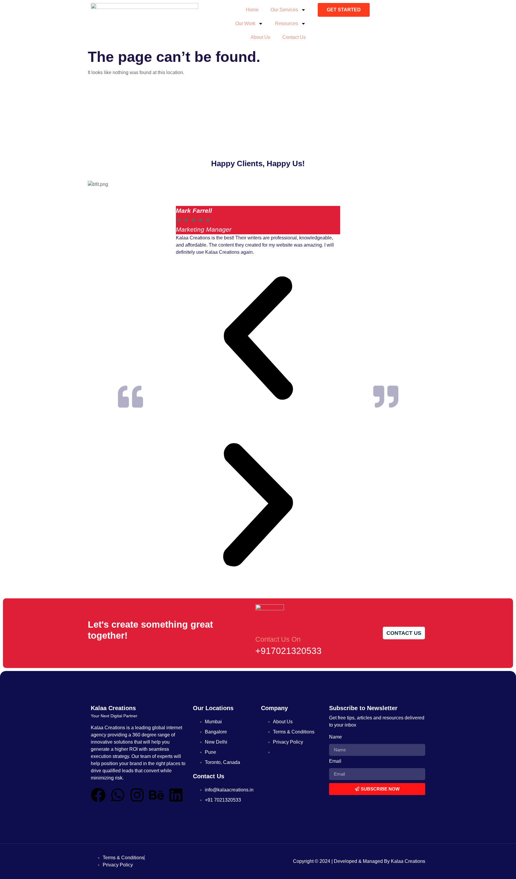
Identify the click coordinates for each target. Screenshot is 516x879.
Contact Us (294, 37)
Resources (286, 23)
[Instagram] (137, 795)
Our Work (245, 23)
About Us (260, 37)
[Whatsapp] (117, 795)
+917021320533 (288, 651)
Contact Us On (278, 639)
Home (252, 9)
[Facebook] (98, 795)
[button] (258, 339)
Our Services (284, 9)
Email (335, 761)
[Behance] (156, 795)
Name (335, 737)
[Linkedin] (175, 795)
